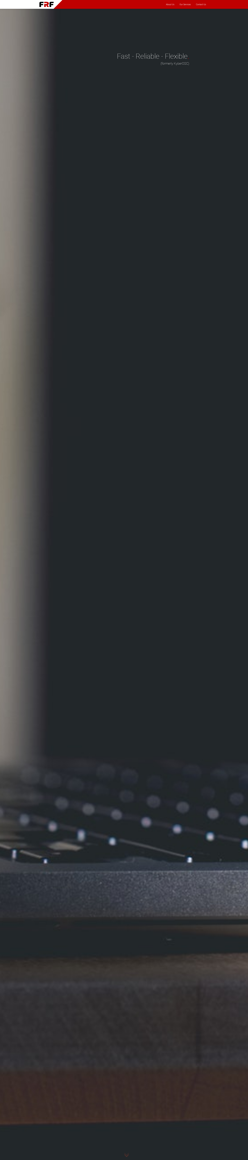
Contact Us (201, 4)
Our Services (185, 4)
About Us (170, 4)
